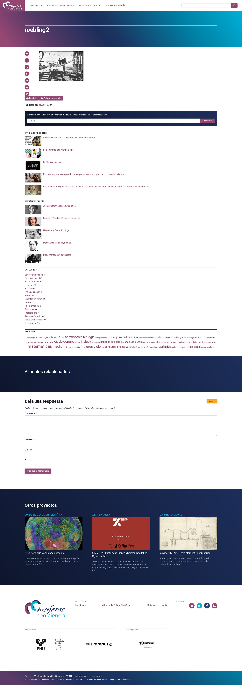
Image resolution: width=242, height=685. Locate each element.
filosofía (78, 342)
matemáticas (40, 346)
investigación (212, 342)
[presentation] (121, 141)
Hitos (27, 302)
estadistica (29, 342)
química (165, 346)
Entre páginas (31, 292)
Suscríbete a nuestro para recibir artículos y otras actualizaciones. (67, 115)
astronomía (73, 337)
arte (51, 337)
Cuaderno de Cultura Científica (43, 514)
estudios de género (59, 341)
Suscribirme (207, 121)
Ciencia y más (31, 278)
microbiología (74, 347)
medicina (59, 346)
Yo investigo (31, 323)
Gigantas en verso (33, 299)
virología (204, 347)
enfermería (211, 338)
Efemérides (30, 281)
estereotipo (39, 342)
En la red (29, 288)
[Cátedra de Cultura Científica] (50, 644)
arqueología (42, 337)
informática (166, 342)
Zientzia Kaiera (101, 514)
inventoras (202, 342)
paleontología (130, 347)
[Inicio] (12, 5)
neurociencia (116, 346)
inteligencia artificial (189, 342)
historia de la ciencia (131, 341)
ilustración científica (151, 342)
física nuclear (95, 342)
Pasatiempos (31, 306)
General (28, 295)
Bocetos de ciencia (34, 274)
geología (115, 341)
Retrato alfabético (33, 316)
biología (89, 337)
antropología (31, 338)
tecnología (195, 346)
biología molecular (102, 338)
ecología (190, 338)
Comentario (31, 413)
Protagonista (31, 313)
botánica (132, 337)
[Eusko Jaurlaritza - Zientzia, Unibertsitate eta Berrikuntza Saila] (146, 644)
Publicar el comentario (38, 471)
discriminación (166, 337)
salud (174, 347)
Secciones (80, 605)
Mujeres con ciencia (157, 605)
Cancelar (212, 401)
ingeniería (176, 342)
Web (27, 460)
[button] (27, 53)
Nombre (29, 440)
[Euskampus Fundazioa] (99, 644)
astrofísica (59, 337)
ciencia (154, 337)
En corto (28, 285)
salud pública (183, 347)
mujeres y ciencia (93, 347)
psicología (154, 347)
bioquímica (118, 337)
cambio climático (145, 338)
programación (143, 347)
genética (105, 341)
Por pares (29, 309)
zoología (210, 347)
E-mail (28, 450)
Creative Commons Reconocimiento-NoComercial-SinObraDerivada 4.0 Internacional (98, 679)
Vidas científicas (33, 319)
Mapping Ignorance (171, 514)
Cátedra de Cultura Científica (116, 605)
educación (200, 337)
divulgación (181, 337)
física (85, 341)
